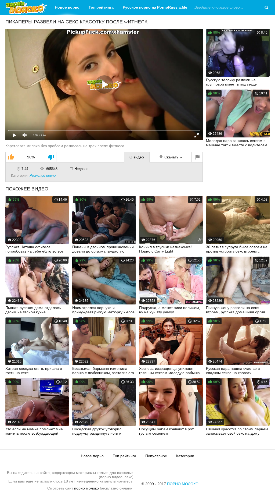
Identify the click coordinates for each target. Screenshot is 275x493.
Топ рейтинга (101, 7)
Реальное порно (43, 175)
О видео (136, 157)
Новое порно (67, 7)
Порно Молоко (182, 484)
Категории (150, 22)
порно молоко (86, 488)
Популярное (156, 456)
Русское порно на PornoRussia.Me (155, 7)
